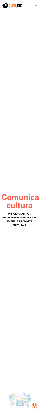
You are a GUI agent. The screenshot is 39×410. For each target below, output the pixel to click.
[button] (36, 5)
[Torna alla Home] (12, 5)
